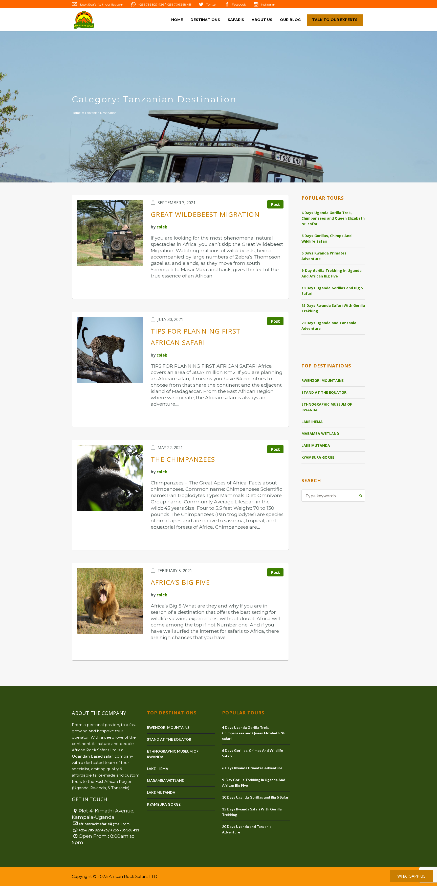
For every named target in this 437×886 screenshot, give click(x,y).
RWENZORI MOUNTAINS (322, 380)
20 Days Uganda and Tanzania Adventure (328, 325)
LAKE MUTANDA (315, 445)
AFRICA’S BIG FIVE (180, 582)
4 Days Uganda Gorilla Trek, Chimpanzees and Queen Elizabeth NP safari (333, 218)
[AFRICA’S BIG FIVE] (110, 601)
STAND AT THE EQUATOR (323, 392)
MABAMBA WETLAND (320, 433)
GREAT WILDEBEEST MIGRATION (205, 214)
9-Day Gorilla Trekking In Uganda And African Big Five (331, 273)
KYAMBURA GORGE (317, 457)
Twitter (211, 4)
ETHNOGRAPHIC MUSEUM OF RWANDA (326, 407)
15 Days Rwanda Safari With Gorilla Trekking (333, 308)
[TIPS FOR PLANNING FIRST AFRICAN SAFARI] (110, 350)
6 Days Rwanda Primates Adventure (323, 256)
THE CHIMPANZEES (183, 459)
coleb (162, 227)
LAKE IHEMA (312, 421)
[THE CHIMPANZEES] (110, 478)
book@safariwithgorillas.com (101, 4)
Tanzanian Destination (101, 113)
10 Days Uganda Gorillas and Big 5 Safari (332, 291)
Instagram (268, 4)
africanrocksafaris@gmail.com (104, 824)
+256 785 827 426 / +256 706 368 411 (164, 4)
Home (76, 113)
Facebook (239, 4)
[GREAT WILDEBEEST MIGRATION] (110, 233)
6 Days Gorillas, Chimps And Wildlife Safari (326, 238)
